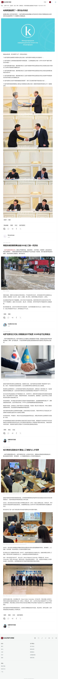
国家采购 (32, 657)
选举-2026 (6, 5)
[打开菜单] (55, 2)
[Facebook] (16, 229)
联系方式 (3, 669)
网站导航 (3, 666)
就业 (9, 429)
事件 (18, 5)
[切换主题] (51, 2)
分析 (2, 652)
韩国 (11, 225)
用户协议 (32, 646)
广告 (2, 671)
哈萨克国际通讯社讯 (9, 250)
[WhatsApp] (8, 229)
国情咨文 (21, 5)
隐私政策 (32, 649)
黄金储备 (6, 225)
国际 (9, 314)
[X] (20, 229)
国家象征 (32, 652)
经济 (2, 654)
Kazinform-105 (41, 5)
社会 (14, 429)
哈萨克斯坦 (22, 225)
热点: (2, 5)
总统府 (11, 5)
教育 (5, 615)
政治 (2, 649)
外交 (16, 225)
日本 (14, 615)
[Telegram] (12, 229)
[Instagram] (4, 229)
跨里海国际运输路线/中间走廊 (30, 5)
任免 (15, 5)
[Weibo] (45, 638)
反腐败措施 (32, 654)
